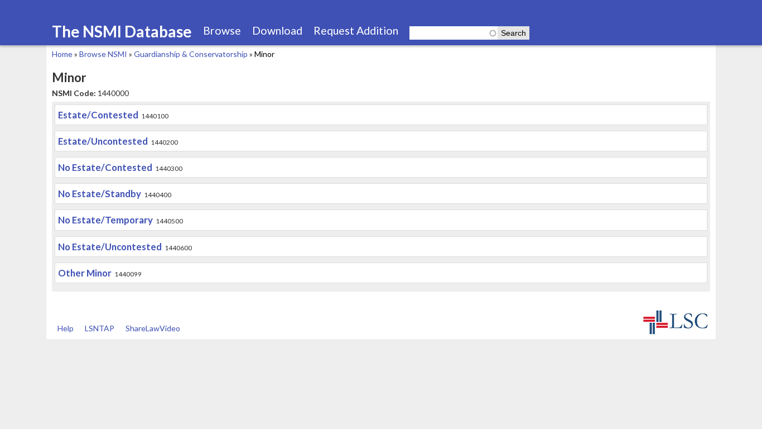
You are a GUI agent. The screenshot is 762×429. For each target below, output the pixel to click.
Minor (264, 54)
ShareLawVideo (153, 328)
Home (62, 54)
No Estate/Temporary (105, 220)
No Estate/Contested (105, 167)
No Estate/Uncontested (110, 246)
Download (277, 30)
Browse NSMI (103, 54)
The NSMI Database (122, 31)
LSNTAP (99, 328)
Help (65, 328)
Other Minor (85, 273)
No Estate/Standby (99, 193)
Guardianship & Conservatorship (191, 54)
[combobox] (453, 33)
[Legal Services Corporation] (675, 333)
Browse (222, 30)
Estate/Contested (98, 115)
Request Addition (356, 30)
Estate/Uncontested (103, 141)
